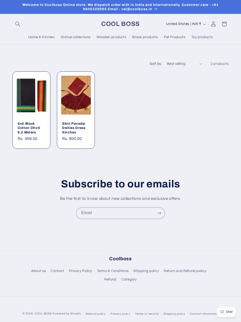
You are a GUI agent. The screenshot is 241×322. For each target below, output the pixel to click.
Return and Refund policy (185, 271)
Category (129, 279)
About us (38, 271)
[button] (17, 24)
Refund (110, 279)
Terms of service (147, 314)
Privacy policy (120, 314)
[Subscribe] (159, 213)
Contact (57, 271)
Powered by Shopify (66, 313)
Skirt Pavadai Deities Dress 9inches (74, 128)
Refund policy (96, 314)
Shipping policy (146, 271)
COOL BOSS (43, 313)
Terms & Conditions (113, 271)
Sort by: (156, 64)
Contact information (204, 314)
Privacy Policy (80, 271)
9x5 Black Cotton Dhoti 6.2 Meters (29, 128)
